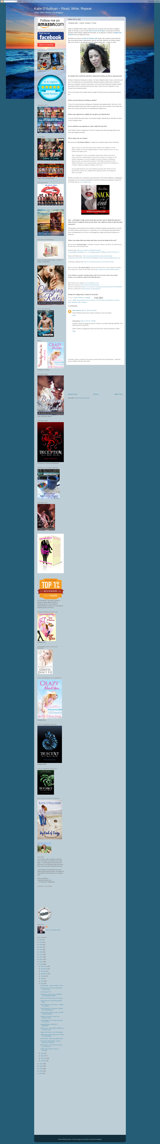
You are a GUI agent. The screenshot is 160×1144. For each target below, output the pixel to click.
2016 (41, 957)
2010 (41, 1068)
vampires (84, 302)
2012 (41, 1063)
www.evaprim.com (84, 182)
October (43, 971)
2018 (41, 952)
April (42, 1053)
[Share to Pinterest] (102, 298)
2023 (41, 940)
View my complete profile (53, 930)
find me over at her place (97, 30)
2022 (41, 942)
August (43, 976)
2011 (41, 1066)
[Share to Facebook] (100, 298)
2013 (41, 964)
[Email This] (95, 298)
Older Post (118, 394)
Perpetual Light (76, 302)
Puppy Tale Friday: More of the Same (51, 998)
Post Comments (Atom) (83, 398)
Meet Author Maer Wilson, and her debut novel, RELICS (51, 1041)
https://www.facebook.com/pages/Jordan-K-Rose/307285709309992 (102, 287)
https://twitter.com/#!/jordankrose (90, 285)
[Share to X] (99, 298)
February (44, 1058)
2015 (41, 959)
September (44, 973)
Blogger (99, 1139)
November (44, 968)
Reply (74, 315)
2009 (41, 1071)
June (42, 981)
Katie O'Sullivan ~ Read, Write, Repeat (62, 8)
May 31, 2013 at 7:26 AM (88, 321)
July (42, 978)
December (44, 966)
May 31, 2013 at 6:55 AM (89, 310)
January (43, 1060)
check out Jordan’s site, (90, 38)
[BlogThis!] (97, 298)
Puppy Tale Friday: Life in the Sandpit (51, 1032)
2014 (41, 961)
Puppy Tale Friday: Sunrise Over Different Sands (50, 1017)
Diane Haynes (76, 310)
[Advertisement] (95, 379)
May (42, 983)
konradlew (86, 1139)
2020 (41, 947)
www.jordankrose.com (92, 283)
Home (95, 394)
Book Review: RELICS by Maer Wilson (52, 1038)
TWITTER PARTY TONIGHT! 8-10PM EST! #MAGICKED (52, 1009)
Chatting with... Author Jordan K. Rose (52, 985)
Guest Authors (109, 300)
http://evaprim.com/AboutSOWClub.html (107, 269)
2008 (41, 1073)
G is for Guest (100, 300)
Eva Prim (93, 300)
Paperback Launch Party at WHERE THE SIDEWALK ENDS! (51, 995)
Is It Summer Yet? (46, 992)
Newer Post (72, 394)
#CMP (74, 300)
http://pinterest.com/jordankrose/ (91, 288)
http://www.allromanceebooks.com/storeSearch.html (99, 262)
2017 (41, 954)
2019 (41, 949)
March (43, 1055)
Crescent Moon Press (83, 300)
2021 (41, 944)
